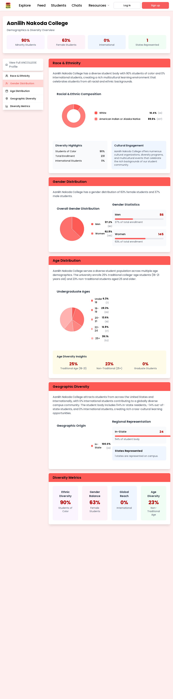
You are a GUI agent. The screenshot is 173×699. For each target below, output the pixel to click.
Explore (25, 5)
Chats (77, 5)
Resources (97, 5)
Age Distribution (20, 91)
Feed (42, 5)
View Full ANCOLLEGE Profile (23, 65)
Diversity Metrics (20, 106)
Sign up (155, 5)
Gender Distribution (22, 83)
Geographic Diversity (23, 98)
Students (58, 5)
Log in (127, 5)
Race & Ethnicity (20, 76)
